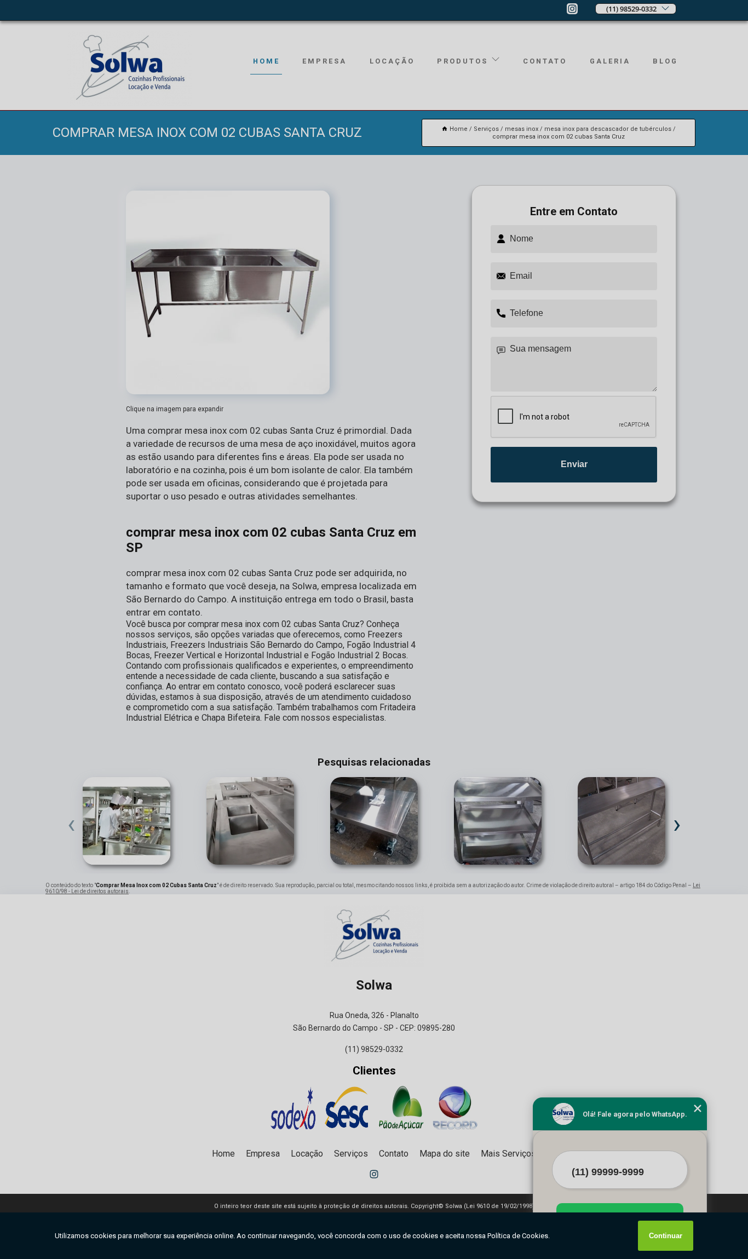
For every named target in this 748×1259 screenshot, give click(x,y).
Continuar (665, 1236)
